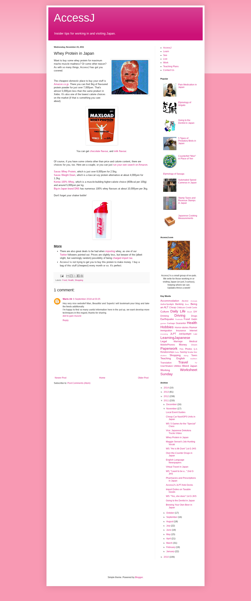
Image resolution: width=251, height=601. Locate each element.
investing (164, 334)
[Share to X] (75, 276)
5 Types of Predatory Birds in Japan (187, 141)
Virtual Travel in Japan (177, 467)
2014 (166, 387)
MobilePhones (167, 344)
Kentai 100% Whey (64, 181)
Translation (166, 362)
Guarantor (181, 323)
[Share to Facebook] (78, 276)
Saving (183, 352)
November (171, 408)
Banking (179, 304)
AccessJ (74, 18)
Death (189, 312)
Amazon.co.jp (61, 84)
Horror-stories (182, 327)
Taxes (194, 355)
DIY (195, 311)
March (169, 543)
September (172, 517)
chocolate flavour (99, 151)
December (171, 404)
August (170, 521)
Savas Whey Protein (65, 171)
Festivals (179, 319)
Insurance (181, 330)
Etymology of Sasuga (173, 174)
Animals (194, 301)
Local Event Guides (175, 412)
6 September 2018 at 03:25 (86, 299)
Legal (163, 341)
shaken (163, 355)
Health (71, 280)
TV (196, 363)
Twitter (63, 254)
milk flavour (120, 151)
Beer (187, 304)
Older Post (143, 377)
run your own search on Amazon (130, 164)
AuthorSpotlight (167, 304)
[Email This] (68, 276)
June (169, 530)
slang (186, 355)
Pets (182, 349)
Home (102, 377)
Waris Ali (67, 299)
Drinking (164, 316)
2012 (166, 396)
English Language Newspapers (175, 461)
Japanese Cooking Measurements (187, 217)
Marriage (178, 341)
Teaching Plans (171, 66)
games (163, 323)
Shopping (79, 280)
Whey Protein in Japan (177, 437)
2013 (166, 392)
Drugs (194, 316)
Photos (188, 349)
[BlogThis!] (71, 276)
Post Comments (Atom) (78, 383)
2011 (166, 400)
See (165, 55)
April (168, 538)
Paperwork (169, 348)
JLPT (173, 333)
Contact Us (168, 70)
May (168, 534)
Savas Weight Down (64, 175)
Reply (66, 320)
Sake (177, 352)
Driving (179, 315)
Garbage (171, 323)
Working (165, 370)
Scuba (190, 352)
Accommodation (169, 300)
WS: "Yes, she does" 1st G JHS (181, 496)
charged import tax (122, 258)
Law (195, 334)
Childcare (181, 307)
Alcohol (185, 301)
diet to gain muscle (72, 316)
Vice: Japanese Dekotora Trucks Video (178, 431)
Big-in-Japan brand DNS (66, 188)
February (171, 547)
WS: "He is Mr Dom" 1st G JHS (181, 448)
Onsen (194, 345)
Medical (193, 341)
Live (165, 59)
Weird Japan (189, 365)
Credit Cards (191, 307)
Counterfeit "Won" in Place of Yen (187, 157)
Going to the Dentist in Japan (186, 121)
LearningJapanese (175, 338)
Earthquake (167, 319)
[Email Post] (61, 276)
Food (64, 280)
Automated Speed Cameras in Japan (187, 181)
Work (165, 62)
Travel (183, 362)
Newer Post (60, 377)
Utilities (177, 366)
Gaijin (194, 319)
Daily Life (178, 311)
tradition (193, 359)
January (170, 551)
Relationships (167, 352)
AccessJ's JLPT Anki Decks (179, 485)
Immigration (166, 330)
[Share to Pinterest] (82, 276)
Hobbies (167, 327)
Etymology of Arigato (184, 103)
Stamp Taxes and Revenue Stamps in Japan (187, 200)
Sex (195, 352)
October (170, 513)
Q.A (195, 349)
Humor (193, 327)
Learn (166, 51)
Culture (164, 311)
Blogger (139, 577)
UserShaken (166, 366)
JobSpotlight (185, 334)
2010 (166, 557)
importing (110, 251)
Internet (193, 330)
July (168, 525)
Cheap (172, 307)
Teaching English (172, 358)
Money (183, 344)
